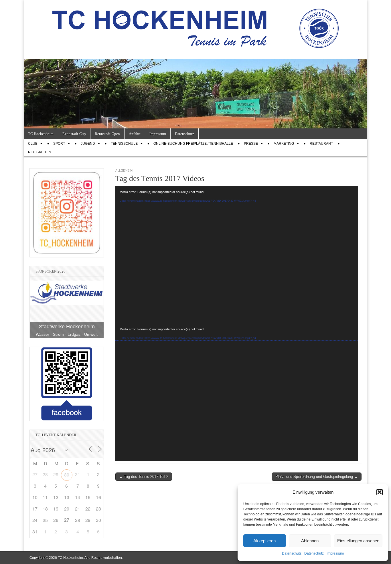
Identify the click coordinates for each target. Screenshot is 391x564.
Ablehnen (310, 540)
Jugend (88, 144)
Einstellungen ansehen (358, 540)
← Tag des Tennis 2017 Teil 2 (143, 476)
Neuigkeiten (39, 152)
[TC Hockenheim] (195, 25)
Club (32, 144)
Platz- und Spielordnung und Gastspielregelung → (316, 476)
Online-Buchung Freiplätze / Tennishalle (193, 144)
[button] (379, 492)
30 (66, 474)
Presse (251, 144)
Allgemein (124, 170)
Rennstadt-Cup (74, 134)
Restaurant (321, 144)
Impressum (335, 553)
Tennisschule (124, 144)
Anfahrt (135, 134)
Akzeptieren (264, 540)
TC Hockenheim (41, 134)
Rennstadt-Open (107, 134)
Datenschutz (291, 553)
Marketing (284, 144)
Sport (59, 144)
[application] (236, 254)
